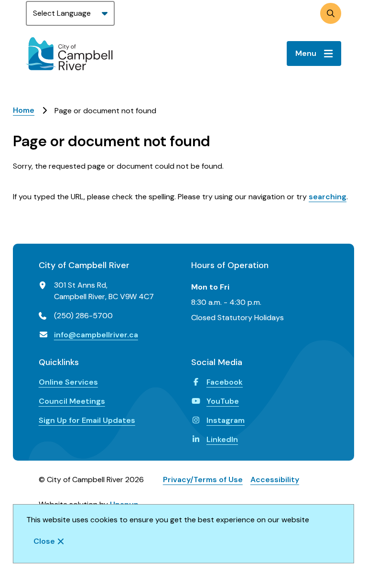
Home (23, 110)
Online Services (68, 382)
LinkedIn (222, 439)
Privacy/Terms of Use (203, 479)
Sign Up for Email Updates (87, 420)
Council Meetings (72, 401)
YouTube (222, 401)
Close (44, 541)
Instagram (225, 420)
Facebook (224, 382)
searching (327, 197)
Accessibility (274, 479)
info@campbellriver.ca (96, 335)
